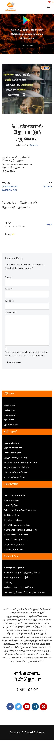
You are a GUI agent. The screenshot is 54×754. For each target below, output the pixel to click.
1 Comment (33, 145)
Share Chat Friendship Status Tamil (20, 530)
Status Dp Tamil (11, 505)
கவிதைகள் (9, 405)
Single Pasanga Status (14, 545)
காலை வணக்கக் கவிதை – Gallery (20, 463)
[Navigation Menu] (48, 6)
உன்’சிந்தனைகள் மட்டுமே (16, 578)
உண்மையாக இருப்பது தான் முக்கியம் (22, 573)
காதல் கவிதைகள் (12, 453)
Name (8, 277)
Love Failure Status (13, 520)
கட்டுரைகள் (10, 410)
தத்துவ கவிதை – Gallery (15, 458)
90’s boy (8, 583)
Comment (10, 313)
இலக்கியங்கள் (11, 425)
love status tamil (12, 501)
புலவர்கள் (9, 420)
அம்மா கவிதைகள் (13, 448)
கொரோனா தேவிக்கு (14, 568)
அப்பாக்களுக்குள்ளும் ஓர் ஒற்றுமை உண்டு (24, 592)
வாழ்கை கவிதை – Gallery (16, 467)
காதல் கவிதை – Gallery (15, 477)
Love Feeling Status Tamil (16, 535)
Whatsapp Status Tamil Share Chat (20, 510)
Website (9, 301)
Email (8, 289)
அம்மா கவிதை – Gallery (15, 472)
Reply (49, 225)
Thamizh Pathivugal (34, 732)
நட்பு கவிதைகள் (11, 443)
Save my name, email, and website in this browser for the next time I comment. (26, 354)
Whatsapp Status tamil (14, 496)
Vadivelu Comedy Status (15, 540)
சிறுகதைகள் (10, 415)
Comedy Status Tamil (14, 550)
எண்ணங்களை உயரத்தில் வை (19, 587)
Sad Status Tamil (11, 515)
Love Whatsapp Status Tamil (17, 525)
